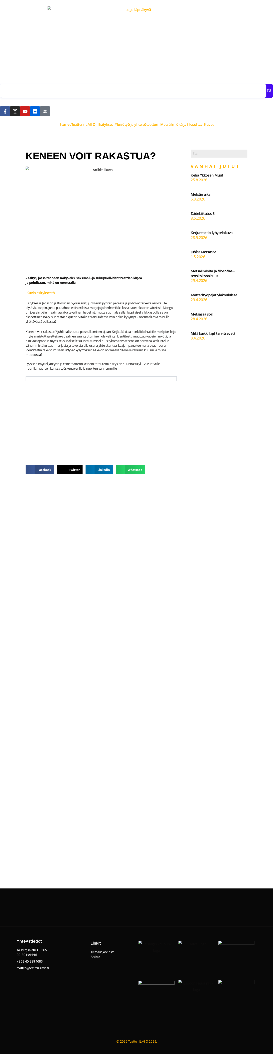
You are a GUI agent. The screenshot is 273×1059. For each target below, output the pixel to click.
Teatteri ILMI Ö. (83, 124)
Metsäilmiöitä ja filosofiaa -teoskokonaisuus (213, 273)
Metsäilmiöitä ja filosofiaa (181, 124)
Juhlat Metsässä (203, 251)
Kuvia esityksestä (40, 292)
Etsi (268, 91)
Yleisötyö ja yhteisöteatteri (136, 124)
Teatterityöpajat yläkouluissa (214, 295)
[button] (84, 124)
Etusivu (66, 124)
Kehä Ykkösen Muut (207, 175)
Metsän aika (200, 194)
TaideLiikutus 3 (203, 213)
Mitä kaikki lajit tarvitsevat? (213, 333)
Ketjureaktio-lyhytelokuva (212, 232)
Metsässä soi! (202, 314)
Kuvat (209, 124)
